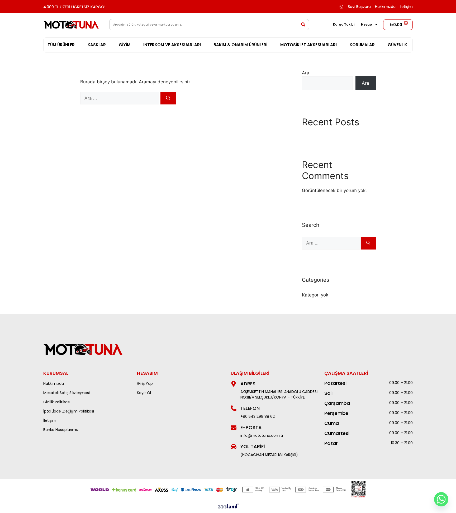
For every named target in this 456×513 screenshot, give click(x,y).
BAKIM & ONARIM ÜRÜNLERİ (240, 44)
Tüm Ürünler (61, 44)
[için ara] (120, 98)
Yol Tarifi (252, 446)
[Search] (303, 24)
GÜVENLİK (397, 44)
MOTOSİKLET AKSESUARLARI (308, 44)
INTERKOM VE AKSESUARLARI (172, 44)
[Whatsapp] (441, 499)
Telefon (250, 408)
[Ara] (168, 98)
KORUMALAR (362, 44)
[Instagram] (341, 7)
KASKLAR (97, 44)
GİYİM (124, 44)
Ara (305, 72)
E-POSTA (251, 427)
